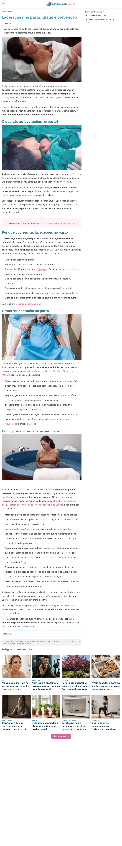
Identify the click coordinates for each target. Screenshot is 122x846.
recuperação (11, 424)
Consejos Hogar (69, 720)
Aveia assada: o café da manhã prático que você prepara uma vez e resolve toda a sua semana (106, 686)
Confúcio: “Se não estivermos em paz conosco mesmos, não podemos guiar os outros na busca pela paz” (15, 726)
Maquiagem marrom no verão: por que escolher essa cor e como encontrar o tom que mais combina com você (16, 686)
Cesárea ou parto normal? (28, 304)
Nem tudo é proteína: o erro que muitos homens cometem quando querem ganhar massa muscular (46, 686)
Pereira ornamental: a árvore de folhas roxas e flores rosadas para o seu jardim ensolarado (76, 686)
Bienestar (36, 680)
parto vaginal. (65, 182)
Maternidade (7, 11)
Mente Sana (7, 720)
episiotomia (41, 269)
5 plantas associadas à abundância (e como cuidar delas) (45, 726)
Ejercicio (96, 720)
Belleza (5, 680)
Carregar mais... (61, 736)
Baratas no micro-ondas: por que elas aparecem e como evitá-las (76, 726)
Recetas (95, 680)
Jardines (65, 680)
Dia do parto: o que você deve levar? (59, 223)
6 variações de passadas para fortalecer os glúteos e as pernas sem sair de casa (105, 726)
